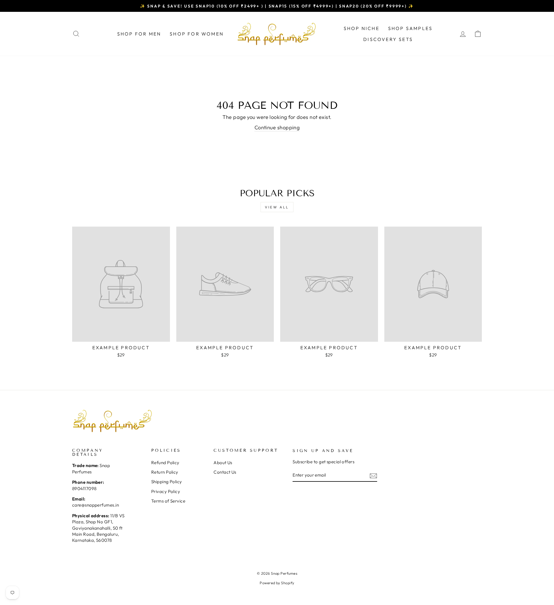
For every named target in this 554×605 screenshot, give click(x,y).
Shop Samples (410, 28)
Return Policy (164, 472)
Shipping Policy (166, 481)
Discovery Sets (388, 39)
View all (277, 207)
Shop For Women (197, 34)
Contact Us (225, 472)
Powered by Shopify (277, 582)
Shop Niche (361, 28)
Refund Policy (165, 462)
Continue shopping (277, 127)
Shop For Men (139, 34)
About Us (223, 462)
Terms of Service (168, 501)
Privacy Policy (165, 491)
